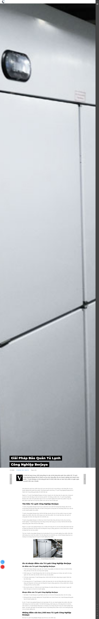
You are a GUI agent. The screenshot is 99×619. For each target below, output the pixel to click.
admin (12, 470)
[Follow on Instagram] (97, 609)
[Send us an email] (97, 611)
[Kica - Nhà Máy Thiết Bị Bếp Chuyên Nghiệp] (7, 1)
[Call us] (97, 613)
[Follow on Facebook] (97, 606)
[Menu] (97, 4)
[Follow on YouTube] (97, 615)
